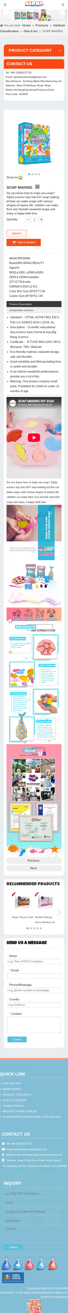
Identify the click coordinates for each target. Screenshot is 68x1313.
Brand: (13, 263)
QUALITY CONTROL (15, 1100)
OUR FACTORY (12, 1083)
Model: (13, 258)
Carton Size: (17, 295)
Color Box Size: (19, 291)
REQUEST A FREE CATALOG (20, 1111)
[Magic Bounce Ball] (22, 903)
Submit (17, 1039)
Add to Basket (26, 242)
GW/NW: (14, 286)
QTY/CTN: (16, 281)
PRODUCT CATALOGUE (17, 1094)
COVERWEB (60, 1288)
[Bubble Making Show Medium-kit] (45, 903)
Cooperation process (21, 310)
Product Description (20, 304)
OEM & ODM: (18, 277)
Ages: (13, 267)
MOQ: (13, 272)
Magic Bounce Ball (22, 917)
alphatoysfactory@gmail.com (30, 76)
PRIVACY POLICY (13, 1105)
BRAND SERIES (12, 1089)
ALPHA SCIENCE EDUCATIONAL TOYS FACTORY (32, 1116)
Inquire (16, 233)
